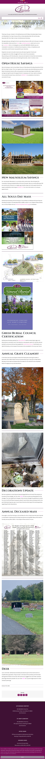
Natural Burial (22, 340)
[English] (21, 0)
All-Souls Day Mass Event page (23, 204)
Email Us (26, 709)
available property (26, 43)
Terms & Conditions (12, 753)
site (18, 43)
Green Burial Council (28, 344)
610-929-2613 (20, 709)
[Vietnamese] (24, 0)
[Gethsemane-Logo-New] (22, 4)
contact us (6, 45)
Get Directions (22, 713)
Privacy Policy (3, 753)
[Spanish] (22, 0)
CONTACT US (24, 75)
